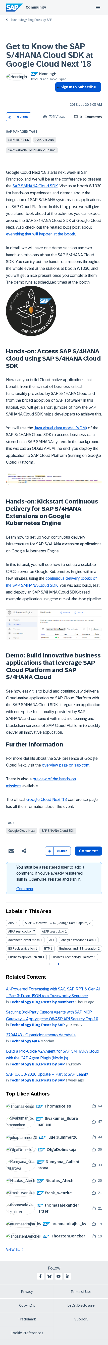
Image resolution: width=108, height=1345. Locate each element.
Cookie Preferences (27, 1333)
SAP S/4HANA (44, 140)
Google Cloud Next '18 (46, 799)
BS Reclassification (21, 948)
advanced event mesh (24, 940)
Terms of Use (81, 1292)
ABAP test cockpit (20, 931)
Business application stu (25, 957)
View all (13, 1249)
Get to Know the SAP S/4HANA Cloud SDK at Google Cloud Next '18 (49, 55)
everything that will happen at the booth (40, 234)
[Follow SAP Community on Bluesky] (49, 1276)
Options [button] (58, 96)
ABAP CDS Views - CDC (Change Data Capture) (56, 923)
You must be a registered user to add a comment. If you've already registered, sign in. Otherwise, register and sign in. (50, 873)
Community (36, 7)
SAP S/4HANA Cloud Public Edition (32, 150)
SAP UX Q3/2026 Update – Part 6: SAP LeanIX (47, 1074)
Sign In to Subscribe (78, 87)
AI (50, 940)
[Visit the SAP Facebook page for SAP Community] (40, 1276)
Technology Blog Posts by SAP (31, 20)
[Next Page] (58, 964)
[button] (10, 117)
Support (81, 1319)
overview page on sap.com (65, 765)
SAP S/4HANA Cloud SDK (35, 186)
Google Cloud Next (21, 830)
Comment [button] (88, 851)
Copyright (27, 1305)
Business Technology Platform (72, 957)
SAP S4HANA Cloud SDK (58, 830)
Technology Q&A (25, 1041)
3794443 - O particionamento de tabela (41, 1035)
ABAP (11, 923)
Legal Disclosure (81, 1305)
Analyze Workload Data (77, 940)
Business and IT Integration (78, 948)
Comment (24, 889)
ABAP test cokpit (53, 931)
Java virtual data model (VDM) (60, 428)
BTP (47, 948)
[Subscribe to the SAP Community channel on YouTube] (59, 1276)
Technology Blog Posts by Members (42, 1002)
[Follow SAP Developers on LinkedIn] (68, 1276)
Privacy (27, 1292)
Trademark (27, 1319)
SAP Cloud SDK (18, 140)
